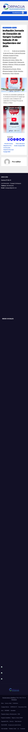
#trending (20, 71)
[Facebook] (8, 139)
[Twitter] (11, 139)
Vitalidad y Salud (12, 728)
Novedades (13, 710)
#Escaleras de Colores (9, 60)
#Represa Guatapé (8, 71)
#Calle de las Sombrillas (18, 51)
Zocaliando (22, 728)
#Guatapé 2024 (12, 62)
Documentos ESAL (22, 707)
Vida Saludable (4, 728)
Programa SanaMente (6, 717)
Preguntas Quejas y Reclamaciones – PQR (10, 714)
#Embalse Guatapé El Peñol (10, 55)
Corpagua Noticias (7, 27)
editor (18, 162)
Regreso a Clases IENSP (17, 717)
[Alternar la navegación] (25, 18)
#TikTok (15, 71)
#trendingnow (6, 73)
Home (2, 703)
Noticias (14, 27)
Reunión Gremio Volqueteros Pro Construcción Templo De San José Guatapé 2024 (8, 147)
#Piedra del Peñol (7, 66)
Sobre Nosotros (18, 721)
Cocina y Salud (8, 703)
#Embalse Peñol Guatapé (9, 57)
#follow (17, 60)
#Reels (19, 69)
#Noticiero (11, 64)
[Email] (20, 139)
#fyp (21, 60)
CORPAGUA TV (13, 707)
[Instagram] (14, 139)
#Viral (12, 73)
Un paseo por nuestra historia (14, 725)
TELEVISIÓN (4, 725)
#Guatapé (5, 62)
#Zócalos (16, 73)
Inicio (2, 710)
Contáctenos (15, 703)
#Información (20, 62)
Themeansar (14, 699)
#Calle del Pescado (8, 53)
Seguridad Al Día (4, 721)
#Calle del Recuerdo (19, 53)
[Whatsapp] (17, 139)
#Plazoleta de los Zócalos (9, 69)
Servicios (12, 721)
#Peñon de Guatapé (19, 64)
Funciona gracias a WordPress (9, 697)
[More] (23, 139)
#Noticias (5, 64)
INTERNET (7, 710)
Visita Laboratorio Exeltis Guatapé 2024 (19, 144)
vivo (18, 728)
